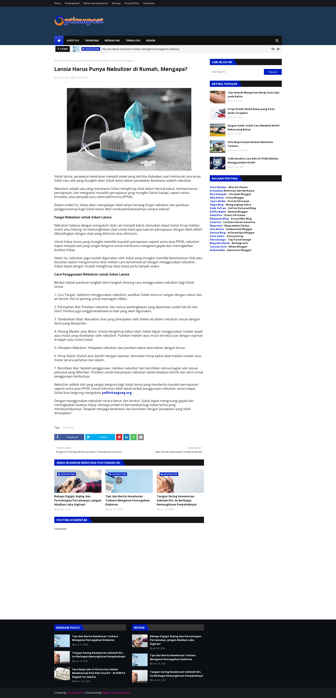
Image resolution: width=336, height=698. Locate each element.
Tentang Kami (72, 3)
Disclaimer (149, 3)
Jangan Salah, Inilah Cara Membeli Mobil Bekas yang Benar (253, 127)
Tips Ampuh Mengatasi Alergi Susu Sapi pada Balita (253, 94)
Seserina (215, 222)
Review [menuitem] (150, 40)
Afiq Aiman (217, 197)
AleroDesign (218, 239)
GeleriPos (216, 215)
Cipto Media (218, 201)
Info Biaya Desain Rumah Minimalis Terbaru (250, 144)
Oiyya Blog (217, 204)
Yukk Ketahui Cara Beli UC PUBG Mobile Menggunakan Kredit (253, 160)
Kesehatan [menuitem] (112, 40)
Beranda (59, 60)
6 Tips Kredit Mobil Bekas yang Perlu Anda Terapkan (251, 111)
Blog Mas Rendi (220, 243)
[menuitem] (59, 40)
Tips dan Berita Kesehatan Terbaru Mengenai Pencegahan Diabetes (140, 49)
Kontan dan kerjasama (96, 3)
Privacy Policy (132, 3)
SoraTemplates (75, 692)
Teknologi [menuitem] (132, 40)
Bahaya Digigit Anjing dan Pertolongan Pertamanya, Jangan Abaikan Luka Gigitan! (77, 500)
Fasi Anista (217, 229)
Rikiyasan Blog (219, 218)
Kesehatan (71, 60)
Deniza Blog (218, 232)
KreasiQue (216, 190)
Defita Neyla (218, 211)
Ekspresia (216, 225)
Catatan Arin (218, 246)
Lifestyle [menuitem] (72, 40)
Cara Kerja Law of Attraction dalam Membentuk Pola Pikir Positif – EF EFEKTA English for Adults (98, 673)
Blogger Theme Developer (116, 692)
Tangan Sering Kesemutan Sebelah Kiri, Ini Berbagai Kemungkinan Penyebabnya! (177, 500)
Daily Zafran (218, 208)
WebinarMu (217, 250)
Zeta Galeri (217, 236)
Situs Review (218, 187)
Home (57, 3)
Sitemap (116, 3)
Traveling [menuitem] (92, 40)
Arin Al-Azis (63, 77)
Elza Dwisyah (218, 194)
